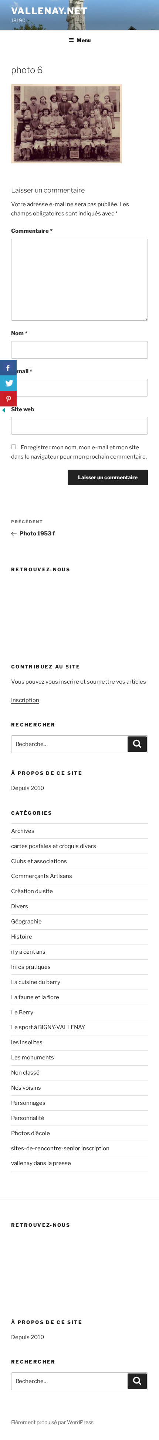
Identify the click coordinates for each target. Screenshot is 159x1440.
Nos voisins (26, 1088)
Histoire (21, 936)
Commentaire (32, 231)
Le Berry (22, 1012)
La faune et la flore (35, 997)
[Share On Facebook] (8, 367)
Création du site (32, 891)
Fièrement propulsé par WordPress (52, 1422)
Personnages (28, 1103)
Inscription (25, 700)
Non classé (25, 1072)
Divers (19, 906)
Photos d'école (30, 1133)
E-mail (21, 371)
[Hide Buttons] (3, 412)
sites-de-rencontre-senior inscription (60, 1148)
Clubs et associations (39, 861)
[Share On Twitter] (8, 383)
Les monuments (32, 1057)
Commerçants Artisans (41, 876)
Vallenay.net (49, 11)
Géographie (26, 921)
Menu (84, 40)
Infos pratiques (31, 967)
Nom (19, 333)
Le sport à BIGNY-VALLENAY (48, 1027)
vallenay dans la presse (41, 1163)
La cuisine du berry (35, 982)
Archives (22, 831)
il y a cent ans (28, 952)
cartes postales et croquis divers (53, 846)
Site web (22, 409)
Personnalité (27, 1118)
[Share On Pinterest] (8, 398)
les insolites (27, 1042)
